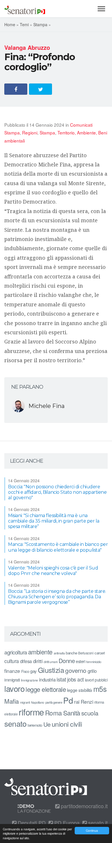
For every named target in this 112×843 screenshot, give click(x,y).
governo (75, 670)
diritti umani (50, 662)
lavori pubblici (96, 680)
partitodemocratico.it (83, 806)
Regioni (29, 132)
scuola (90, 713)
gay (33, 671)
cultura (11, 660)
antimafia (59, 653)
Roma (53, 712)
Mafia (11, 701)
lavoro (14, 688)
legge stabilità (79, 690)
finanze (12, 670)
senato (15, 723)
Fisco (25, 671)
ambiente (40, 651)
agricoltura (15, 652)
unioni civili (67, 724)
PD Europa (66, 822)
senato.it (97, 822)
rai (77, 701)
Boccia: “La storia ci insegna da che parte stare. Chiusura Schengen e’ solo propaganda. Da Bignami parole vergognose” (57, 596)
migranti (25, 702)
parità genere (53, 702)
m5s (100, 688)
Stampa (40, 24)
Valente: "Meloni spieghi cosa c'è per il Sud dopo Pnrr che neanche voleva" (53, 570)
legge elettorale (46, 689)
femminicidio (93, 662)
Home (9, 24)
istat (61, 679)
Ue (47, 724)
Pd (68, 700)
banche (71, 653)
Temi (24, 24)
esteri (80, 661)
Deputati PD (31, 822)
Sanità (71, 712)
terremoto (35, 725)
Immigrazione (29, 680)
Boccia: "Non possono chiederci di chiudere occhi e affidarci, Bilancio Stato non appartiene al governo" (57, 492)
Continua (92, 830)
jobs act (75, 679)
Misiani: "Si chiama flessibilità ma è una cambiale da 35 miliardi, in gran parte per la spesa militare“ (53, 521)
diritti (38, 661)
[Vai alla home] (24, 8)
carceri (99, 653)
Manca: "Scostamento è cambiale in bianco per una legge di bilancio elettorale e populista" (58, 547)
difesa (26, 661)
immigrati (12, 680)
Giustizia (51, 670)
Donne (67, 660)
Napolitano (37, 702)
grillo (92, 670)
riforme (31, 712)
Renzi (87, 701)
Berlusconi (85, 652)
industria (47, 679)
